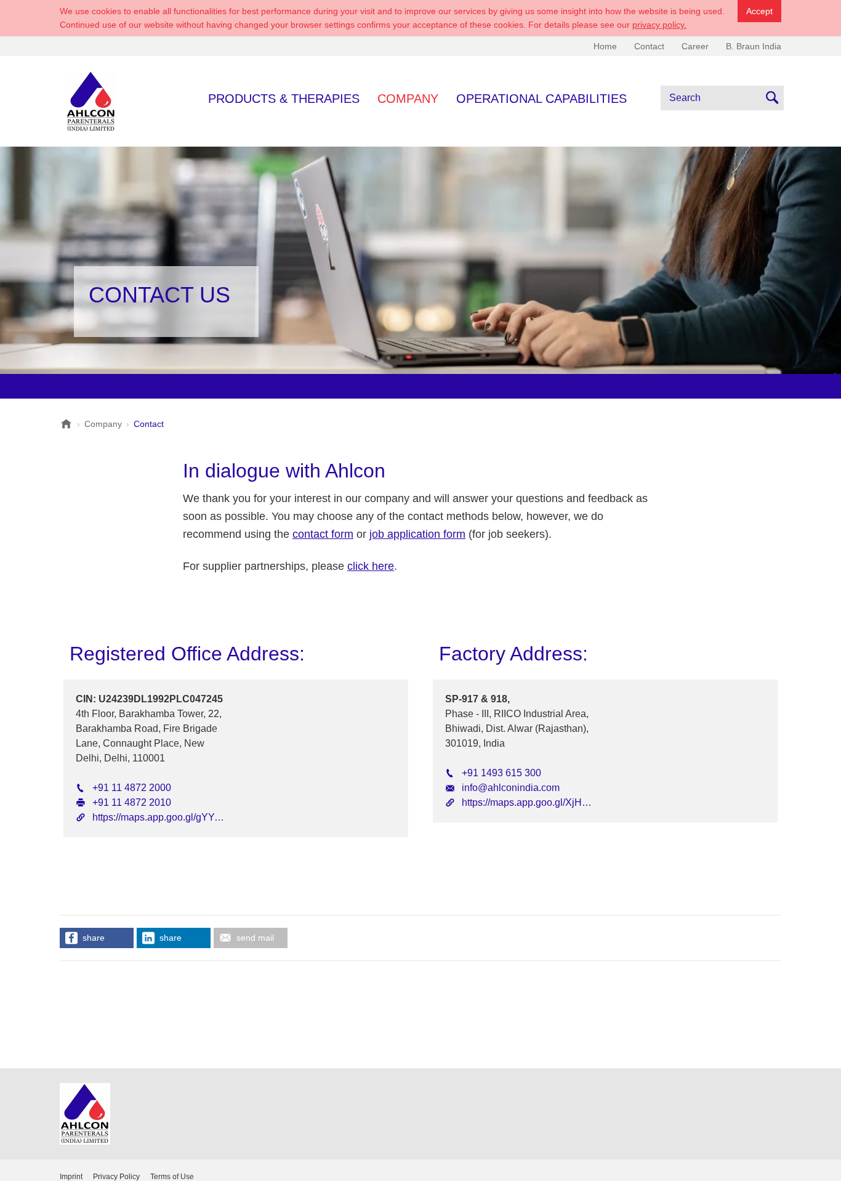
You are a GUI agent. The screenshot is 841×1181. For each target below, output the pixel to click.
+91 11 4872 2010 (131, 802)
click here (370, 566)
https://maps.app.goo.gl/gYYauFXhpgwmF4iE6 (194, 817)
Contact (649, 46)
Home (605, 46)
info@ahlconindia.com (511, 787)
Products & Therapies (284, 98)
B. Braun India (753, 46)
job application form (417, 534)
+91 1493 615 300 (501, 773)
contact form (322, 534)
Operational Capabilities (541, 98)
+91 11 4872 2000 (131, 787)
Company (407, 98)
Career (695, 46)
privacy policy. (659, 25)
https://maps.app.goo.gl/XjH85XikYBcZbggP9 (561, 802)
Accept (759, 11)
